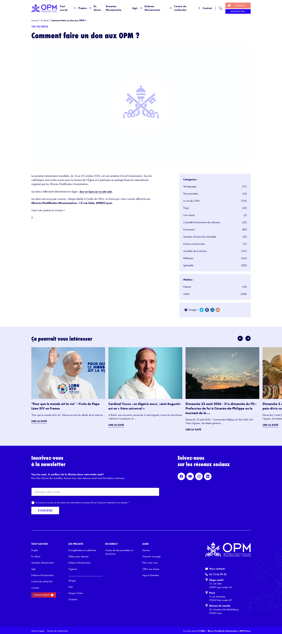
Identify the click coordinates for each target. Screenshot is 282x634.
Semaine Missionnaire (114, 8)
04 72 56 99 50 (218, 574)
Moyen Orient (75, 593)
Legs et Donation (150, 575)
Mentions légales (38, 631)
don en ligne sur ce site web (95, 191)
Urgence (72, 569)
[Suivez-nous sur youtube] (190, 476)
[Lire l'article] (68, 373)
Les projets (75, 544)
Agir (135, 8)
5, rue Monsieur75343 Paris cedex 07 (220, 598)
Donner (146, 550)
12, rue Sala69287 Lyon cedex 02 (220, 585)
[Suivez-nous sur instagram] (199, 476)
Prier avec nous (150, 562)
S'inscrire (45, 510)
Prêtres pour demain (78, 556)
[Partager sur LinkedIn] (212, 310)
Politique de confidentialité (57, 631)
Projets (82, 8)
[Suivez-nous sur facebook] (181, 476)
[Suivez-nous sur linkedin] (208, 476)
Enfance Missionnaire (152, 8)
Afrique (72, 580)
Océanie (72, 599)
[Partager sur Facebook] (207, 310)
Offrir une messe (150, 569)
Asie (70, 586)
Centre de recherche (180, 8)
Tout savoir (64, 8)
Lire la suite (39, 421)
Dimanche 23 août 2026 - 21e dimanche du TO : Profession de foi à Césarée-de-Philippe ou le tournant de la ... (221, 408)
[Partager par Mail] (218, 310)
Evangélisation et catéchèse (82, 550)
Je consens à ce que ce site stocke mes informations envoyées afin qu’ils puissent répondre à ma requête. (83, 502)
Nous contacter (217, 568)
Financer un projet (151, 556)
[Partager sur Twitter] (202, 310)
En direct (97, 8)
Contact (207, 8)
